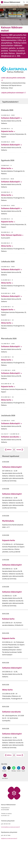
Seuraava (19, 449)
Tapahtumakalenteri (10, 102)
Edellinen (9, 449)
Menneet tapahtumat (10, 456)
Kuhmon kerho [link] (8, 619)
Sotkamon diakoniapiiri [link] (12, 467)
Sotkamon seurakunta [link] (11, 712)
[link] (10, 2)
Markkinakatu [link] (8, 521)
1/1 (14, 449)
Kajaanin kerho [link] (8, 540)
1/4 (14, 755)
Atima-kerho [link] (7, 690)
